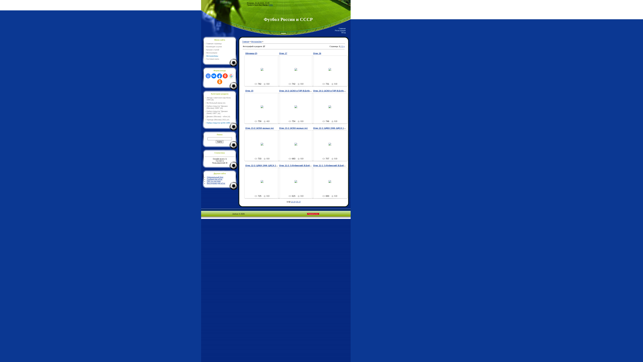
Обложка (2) (251, 53)
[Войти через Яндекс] (225, 75)
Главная (342, 28)
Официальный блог (215, 177)
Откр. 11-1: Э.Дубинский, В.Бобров (330, 165)
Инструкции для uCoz (216, 183)
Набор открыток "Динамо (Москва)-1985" (217, 107)
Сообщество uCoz (214, 179)
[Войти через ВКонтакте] (213, 75)
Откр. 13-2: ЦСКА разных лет (259, 128)
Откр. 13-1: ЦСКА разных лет (293, 128)
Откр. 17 (283, 53)
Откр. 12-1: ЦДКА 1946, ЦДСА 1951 (330, 128)
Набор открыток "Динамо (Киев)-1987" (217, 112)
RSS (271, 5)
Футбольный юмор (214, 103)
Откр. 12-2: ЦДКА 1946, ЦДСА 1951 (262, 165)
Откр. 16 (317, 53)
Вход (343, 33)
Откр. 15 (249, 91)
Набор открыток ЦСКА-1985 (218, 123)
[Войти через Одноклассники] (219, 81)
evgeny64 (263, 72)
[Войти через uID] (208, 75)
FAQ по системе (214, 181)
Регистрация (340, 30)
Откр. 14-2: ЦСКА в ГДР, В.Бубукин (296, 91)
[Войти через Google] (231, 76)
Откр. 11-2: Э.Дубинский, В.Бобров (296, 165)
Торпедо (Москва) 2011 (216, 120)
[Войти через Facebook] (219, 75)
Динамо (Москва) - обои (216, 116)
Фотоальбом (256, 42)
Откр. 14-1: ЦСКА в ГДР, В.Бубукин (330, 91)
